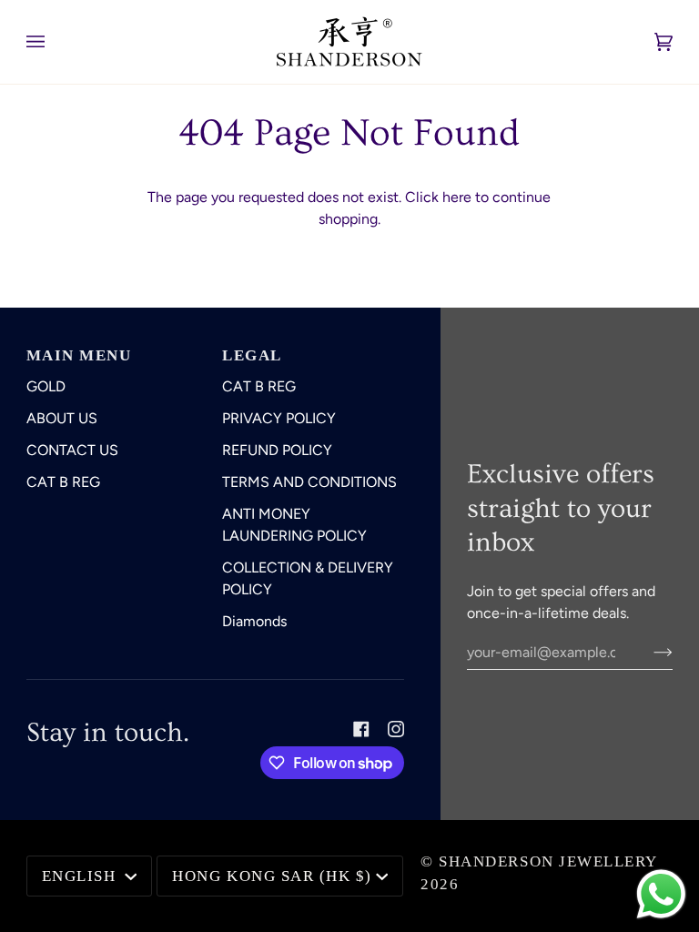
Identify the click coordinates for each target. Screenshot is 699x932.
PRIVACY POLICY (279, 418)
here (456, 197)
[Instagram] (396, 729)
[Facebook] (361, 729)
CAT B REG (63, 482)
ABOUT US (61, 418)
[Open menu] (53, 42)
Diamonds (254, 621)
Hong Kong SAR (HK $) (271, 876)
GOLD (46, 386)
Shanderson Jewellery (548, 861)
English (81, 876)
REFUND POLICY (277, 450)
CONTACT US (72, 450)
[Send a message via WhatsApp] (661, 894)
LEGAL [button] (252, 355)
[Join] (648, 651)
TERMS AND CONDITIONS (309, 482)
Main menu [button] (79, 355)
